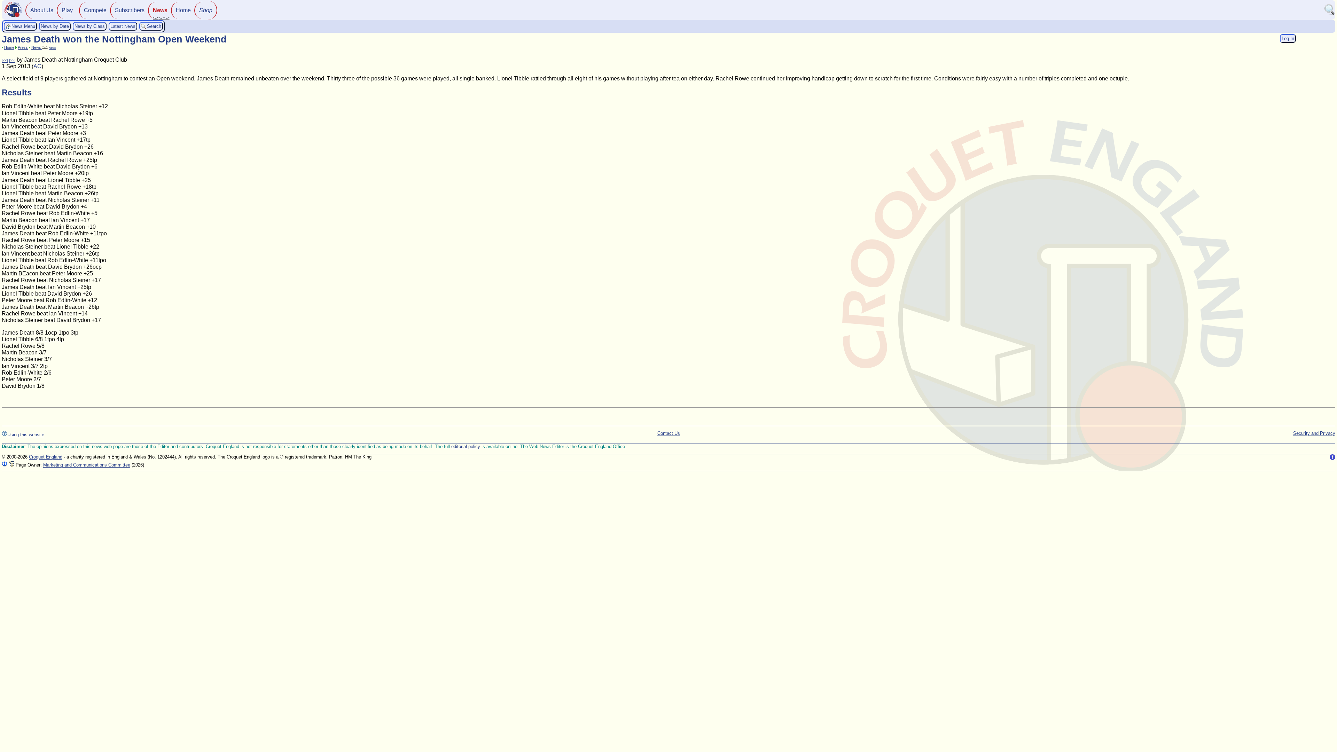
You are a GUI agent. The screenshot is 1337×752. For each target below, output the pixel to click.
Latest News (122, 26)
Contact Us (668, 433)
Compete (95, 10)
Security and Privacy (1314, 433)
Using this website (25, 434)
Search (154, 26)
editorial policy (465, 446)
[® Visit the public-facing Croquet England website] (13, 16)
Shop (205, 10)
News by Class (90, 26)
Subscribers (129, 10)
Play (67, 10)
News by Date (55, 26)
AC (37, 66)
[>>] (12, 60)
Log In (1288, 38)
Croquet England (45, 457)
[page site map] (11, 465)
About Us (41, 10)
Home (183, 10)
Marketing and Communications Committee (86, 465)
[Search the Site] (1329, 13)
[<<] (5, 60)
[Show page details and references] (4, 465)
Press (23, 47)
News (160, 10)
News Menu (23, 26)
